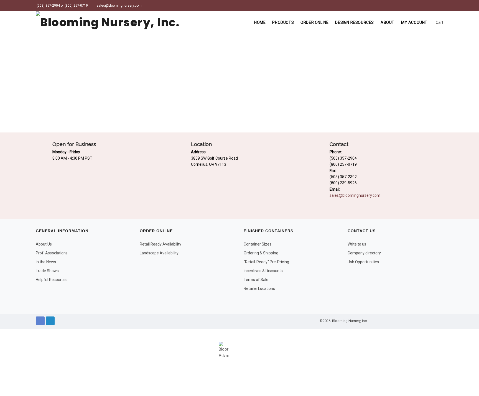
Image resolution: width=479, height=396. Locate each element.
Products (283, 22)
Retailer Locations (259, 288)
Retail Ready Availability (160, 244)
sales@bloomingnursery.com (119, 5)
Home (260, 22)
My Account (414, 22)
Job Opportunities (363, 262)
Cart (439, 22)
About (387, 22)
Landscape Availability (159, 253)
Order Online (314, 22)
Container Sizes (257, 244)
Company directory (364, 253)
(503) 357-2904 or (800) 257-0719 (62, 5)
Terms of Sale (256, 279)
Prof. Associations (52, 253)
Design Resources (354, 22)
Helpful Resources (52, 279)
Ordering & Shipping (261, 253)
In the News (46, 262)
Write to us (357, 244)
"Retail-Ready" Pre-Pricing (266, 262)
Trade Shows (47, 271)
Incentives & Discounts (263, 271)
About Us (44, 244)
